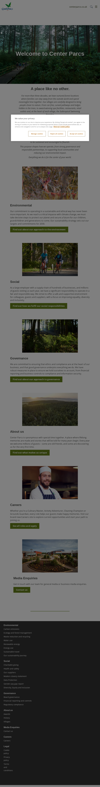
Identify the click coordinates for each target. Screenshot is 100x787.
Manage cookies (37, 134)
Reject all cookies (56, 134)
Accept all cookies (76, 134)
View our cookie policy (62, 127)
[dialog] (50, 128)
